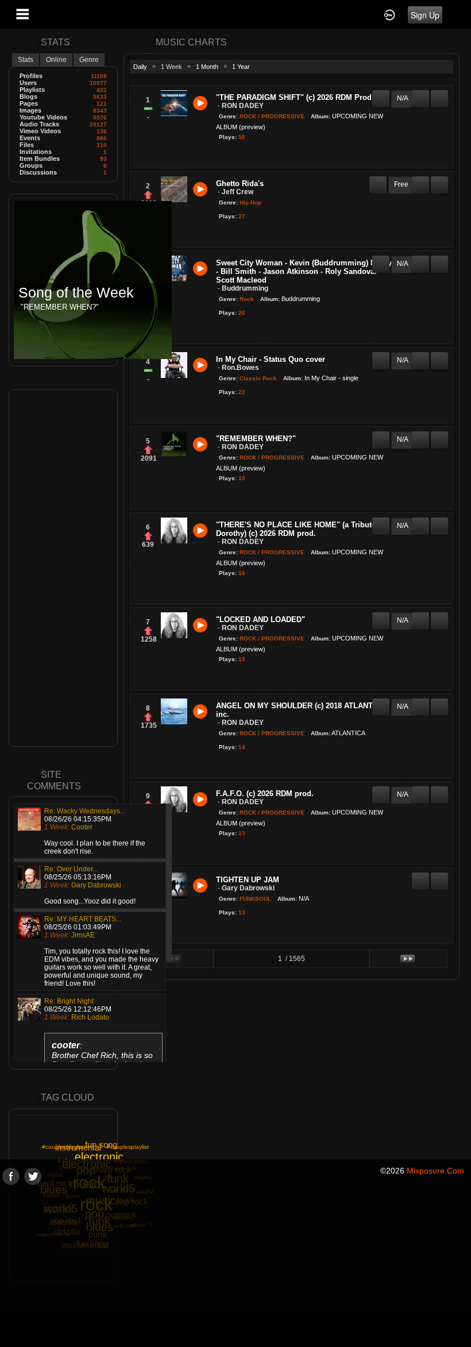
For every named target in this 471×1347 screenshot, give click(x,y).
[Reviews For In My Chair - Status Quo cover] (380, 355)
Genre (89, 60)
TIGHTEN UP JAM (247, 879)
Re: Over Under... (71, 869)
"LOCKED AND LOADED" (260, 619)
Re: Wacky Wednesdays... (84, 811)
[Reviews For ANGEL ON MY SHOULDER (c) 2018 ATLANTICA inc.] (380, 701)
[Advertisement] (63, 568)
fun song (101, 1144)
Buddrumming (300, 298)
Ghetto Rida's (240, 183)
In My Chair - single (331, 378)
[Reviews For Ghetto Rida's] (378, 179)
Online (56, 60)
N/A (304, 898)
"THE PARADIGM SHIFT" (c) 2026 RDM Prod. (295, 97)
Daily (140, 66)
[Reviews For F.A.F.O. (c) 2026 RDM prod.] (380, 789)
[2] (225, 155)
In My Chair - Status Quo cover (270, 359)
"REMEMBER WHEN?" (256, 438)
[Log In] (389, 14)
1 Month (207, 66)
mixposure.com (435, 1170)
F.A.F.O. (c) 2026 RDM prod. (265, 793)
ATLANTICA (348, 733)
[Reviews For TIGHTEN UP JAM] (420, 876)
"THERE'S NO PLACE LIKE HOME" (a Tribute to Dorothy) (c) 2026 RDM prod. (300, 529)
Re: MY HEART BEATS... (82, 919)
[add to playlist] (439, 93)
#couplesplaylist (128, 1147)
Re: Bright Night (69, 1001)
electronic (99, 1157)
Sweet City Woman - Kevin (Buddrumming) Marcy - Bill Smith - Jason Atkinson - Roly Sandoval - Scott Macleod (304, 271)
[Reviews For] (380, 93)
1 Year (241, 66)
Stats (25, 60)
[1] (220, 155)
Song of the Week (76, 293)
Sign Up (425, 15)
